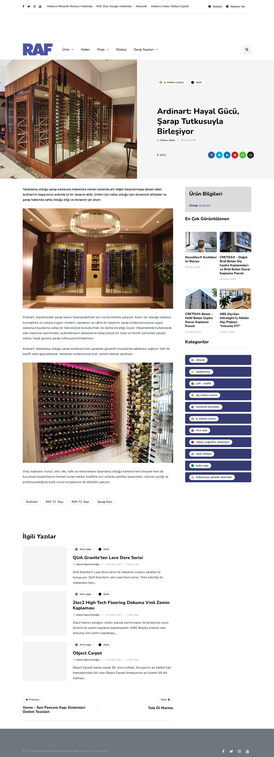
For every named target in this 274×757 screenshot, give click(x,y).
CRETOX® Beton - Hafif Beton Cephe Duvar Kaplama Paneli (199, 320)
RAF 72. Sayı (80, 502)
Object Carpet (87, 653)
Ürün (66, 49)
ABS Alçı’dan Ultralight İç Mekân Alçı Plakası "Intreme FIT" (234, 320)
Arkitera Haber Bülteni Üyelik (170, 6)
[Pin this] (234, 155)
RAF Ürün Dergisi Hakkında (114, 6)
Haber (85, 49)
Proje (101, 49)
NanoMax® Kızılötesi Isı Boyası (201, 259)
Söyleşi (121, 49)
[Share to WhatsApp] (242, 155)
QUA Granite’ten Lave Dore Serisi (108, 558)
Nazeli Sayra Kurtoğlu (88, 564)
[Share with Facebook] (211, 155)
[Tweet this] (219, 155)
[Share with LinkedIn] (227, 155)
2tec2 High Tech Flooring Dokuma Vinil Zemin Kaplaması (121, 605)
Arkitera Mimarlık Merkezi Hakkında (69, 6)
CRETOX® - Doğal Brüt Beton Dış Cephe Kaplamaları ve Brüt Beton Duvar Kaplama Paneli (235, 265)
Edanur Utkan (167, 140)
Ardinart (32, 502)
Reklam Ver (237, 6)
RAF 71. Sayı (54, 502)
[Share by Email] (250, 155)
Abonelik (141, 6)
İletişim (217, 6)
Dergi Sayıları (144, 49)
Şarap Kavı (104, 502)
